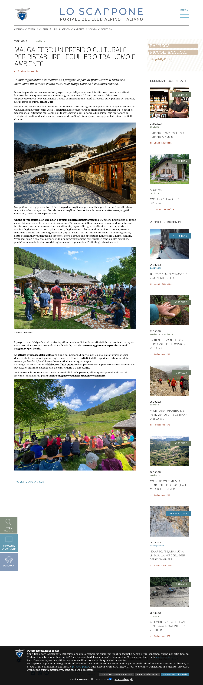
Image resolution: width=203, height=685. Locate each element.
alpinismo (155, 268)
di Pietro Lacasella (26, 71)
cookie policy (164, 657)
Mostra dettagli (124, 679)
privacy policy (80, 666)
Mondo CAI (106, 29)
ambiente (155, 334)
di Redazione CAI (160, 354)
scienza (168, 334)
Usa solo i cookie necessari (116, 674)
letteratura (28, 481)
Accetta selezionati (147, 674)
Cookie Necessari (80, 679)
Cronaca (19, 29)
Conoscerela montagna (9, 547)
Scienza (92, 29)
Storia (31, 29)
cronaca (154, 404)
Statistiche (102, 679)
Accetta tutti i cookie (175, 674)
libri (41, 481)
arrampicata (157, 545)
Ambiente (79, 29)
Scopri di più (158, 59)
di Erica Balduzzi (161, 142)
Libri (55, 29)
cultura (40, 41)
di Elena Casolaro (161, 284)
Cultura (43, 29)
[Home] (101, 14)
